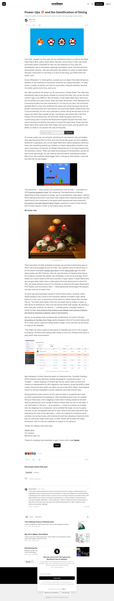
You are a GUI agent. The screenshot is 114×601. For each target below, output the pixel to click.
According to (30, 320)
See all (28, 562)
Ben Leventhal (36, 526)
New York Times (45, 320)
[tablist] (32, 472)
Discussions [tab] (38, 517)
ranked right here (51, 271)
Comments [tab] (29, 472)
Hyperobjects (32, 489)
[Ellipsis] (88, 488)
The (36, 320)
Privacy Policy (70, 584)
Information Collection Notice (56, 584)
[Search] (88, 4)
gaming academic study (38, 192)
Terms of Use (65, 582)
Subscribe (99, 4)
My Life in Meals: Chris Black (36, 534)
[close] (74, 549)
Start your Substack (52, 593)
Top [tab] (27, 517)
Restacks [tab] (36, 472)
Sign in (108, 4)
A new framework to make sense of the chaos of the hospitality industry (47, 524)
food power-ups (71, 271)
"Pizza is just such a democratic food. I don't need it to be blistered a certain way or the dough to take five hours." (48, 537)
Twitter (76, 440)
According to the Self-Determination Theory (42, 203)
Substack (48, 597)
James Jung (32, 19)
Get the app (65, 593)
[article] (57, 525)
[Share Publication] (92, 4)
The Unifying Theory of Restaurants (39, 522)
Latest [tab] (31, 517)
